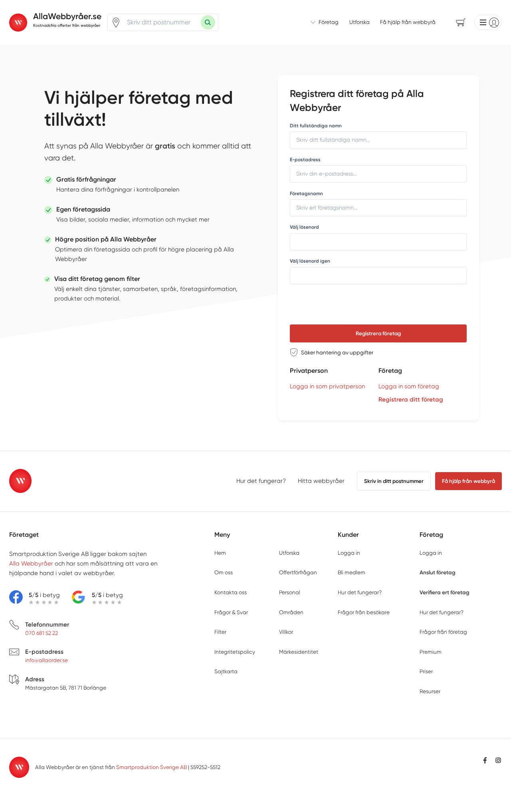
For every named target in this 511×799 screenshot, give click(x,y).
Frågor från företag (443, 632)
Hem (220, 553)
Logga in (349, 553)
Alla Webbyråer (31, 563)
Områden (291, 612)
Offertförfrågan (298, 572)
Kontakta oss (230, 592)
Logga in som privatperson (327, 386)
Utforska (359, 22)
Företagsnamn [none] (306, 193)
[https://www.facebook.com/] (485, 760)
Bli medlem (351, 572)
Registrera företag (378, 333)
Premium (431, 652)
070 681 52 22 (41, 633)
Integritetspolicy (234, 652)
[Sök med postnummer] (208, 22)
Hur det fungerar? (261, 481)
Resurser (430, 691)
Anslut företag (438, 572)
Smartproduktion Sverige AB (151, 767)
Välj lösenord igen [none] (310, 261)
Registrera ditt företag (410, 399)
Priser (426, 671)
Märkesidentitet (298, 652)
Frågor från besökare (364, 612)
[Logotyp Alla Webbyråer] (20, 481)
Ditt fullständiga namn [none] (316, 126)
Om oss (223, 572)
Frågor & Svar (231, 612)
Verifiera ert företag (444, 592)
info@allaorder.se (46, 660)
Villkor (286, 632)
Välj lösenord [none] (304, 227)
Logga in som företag (408, 386)
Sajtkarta (226, 671)
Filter (220, 632)
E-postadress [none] (305, 159)
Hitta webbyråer (321, 481)
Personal (289, 592)
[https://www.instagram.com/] (498, 760)
